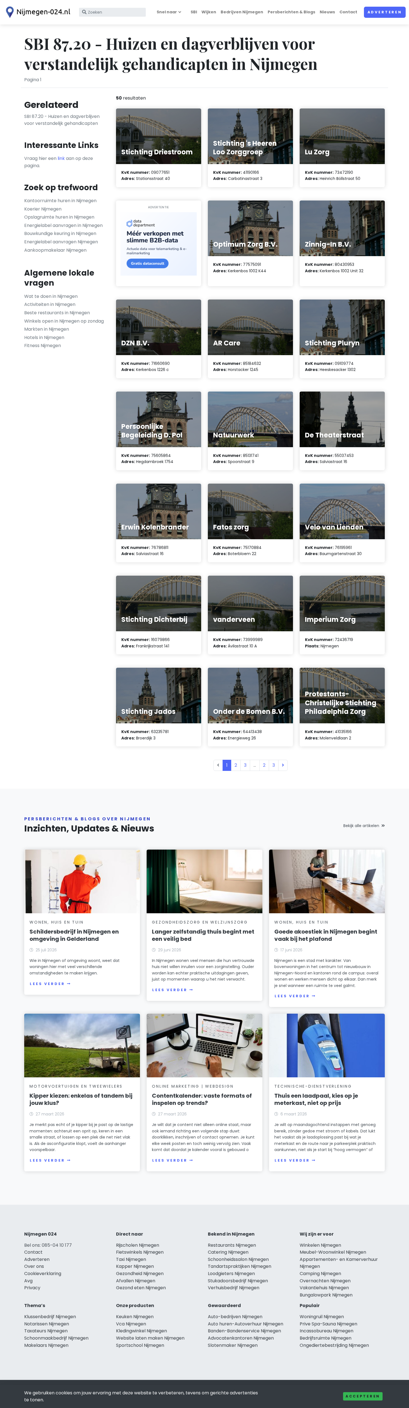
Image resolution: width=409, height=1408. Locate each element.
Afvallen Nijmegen (135, 1281)
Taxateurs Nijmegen (46, 1331)
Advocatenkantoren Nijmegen (241, 1338)
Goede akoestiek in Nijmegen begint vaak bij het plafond (325, 935)
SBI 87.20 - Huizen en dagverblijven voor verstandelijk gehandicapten (62, 120)
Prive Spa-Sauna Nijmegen (328, 1324)
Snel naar (167, 12)
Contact (348, 12)
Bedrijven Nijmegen (242, 12)
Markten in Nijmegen (46, 329)
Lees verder (47, 983)
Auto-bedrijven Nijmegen (235, 1316)
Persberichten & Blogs (291, 12)
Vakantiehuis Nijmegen (324, 1288)
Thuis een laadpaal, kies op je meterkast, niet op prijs (316, 1099)
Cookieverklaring (42, 1273)
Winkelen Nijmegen (320, 1245)
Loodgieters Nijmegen (231, 1273)
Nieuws (327, 12)
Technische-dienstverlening (313, 1086)
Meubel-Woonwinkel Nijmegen (333, 1252)
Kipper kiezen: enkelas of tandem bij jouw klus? (80, 1099)
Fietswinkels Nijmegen (140, 1252)
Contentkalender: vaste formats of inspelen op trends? (202, 1099)
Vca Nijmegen (131, 1324)
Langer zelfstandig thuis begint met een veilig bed (203, 935)
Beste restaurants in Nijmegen (57, 313)
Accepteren (363, 1396)
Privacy (32, 1288)
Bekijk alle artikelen (361, 825)
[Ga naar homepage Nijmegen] (36, 12)
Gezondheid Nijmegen (140, 1273)
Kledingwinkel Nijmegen (141, 1331)
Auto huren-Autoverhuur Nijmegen (245, 1324)
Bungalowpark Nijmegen (326, 1295)
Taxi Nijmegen (131, 1259)
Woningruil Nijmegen (322, 1316)
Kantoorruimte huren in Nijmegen (60, 200)
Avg (28, 1281)
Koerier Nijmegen (42, 209)
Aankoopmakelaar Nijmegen (55, 250)
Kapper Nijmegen (135, 1266)
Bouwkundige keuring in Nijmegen (60, 233)
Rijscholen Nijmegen (137, 1245)
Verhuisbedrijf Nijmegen (233, 1288)
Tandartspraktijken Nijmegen (239, 1266)
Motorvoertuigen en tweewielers (76, 1086)
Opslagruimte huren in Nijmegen (59, 217)
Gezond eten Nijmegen (141, 1288)
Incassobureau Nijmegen (326, 1331)
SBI (194, 12)
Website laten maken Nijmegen (150, 1338)
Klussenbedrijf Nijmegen (50, 1316)
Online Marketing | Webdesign (192, 1086)
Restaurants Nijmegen (232, 1245)
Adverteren (385, 12)
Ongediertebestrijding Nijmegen (334, 1345)
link (61, 158)
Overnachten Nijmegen (325, 1281)
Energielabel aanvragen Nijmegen (61, 242)
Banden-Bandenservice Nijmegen (244, 1331)
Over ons (34, 1266)
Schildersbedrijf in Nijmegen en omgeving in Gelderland (74, 935)
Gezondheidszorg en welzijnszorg (200, 922)
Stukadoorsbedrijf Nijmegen (238, 1281)
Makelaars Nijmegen (46, 1345)
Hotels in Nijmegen (44, 337)
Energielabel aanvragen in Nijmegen (63, 225)
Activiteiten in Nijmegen (49, 304)
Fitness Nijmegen (42, 345)
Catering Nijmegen (228, 1252)
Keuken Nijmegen (135, 1316)
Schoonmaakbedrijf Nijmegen (56, 1338)
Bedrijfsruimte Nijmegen (325, 1338)
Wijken (208, 12)
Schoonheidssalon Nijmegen (238, 1259)
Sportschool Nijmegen (140, 1345)
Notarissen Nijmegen (46, 1324)
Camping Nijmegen (320, 1273)
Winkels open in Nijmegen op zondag (64, 321)
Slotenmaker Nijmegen (233, 1345)
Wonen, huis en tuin (56, 922)
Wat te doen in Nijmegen (51, 296)
